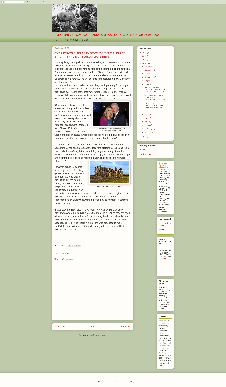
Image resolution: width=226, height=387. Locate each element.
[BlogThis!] (72, 245)
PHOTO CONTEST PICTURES (77, 40)
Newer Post (59, 326)
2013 (144, 137)
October (148, 73)
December (149, 66)
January (148, 132)
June (147, 114)
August (148, 81)
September (149, 77)
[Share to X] (74, 245)
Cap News (143, 150)
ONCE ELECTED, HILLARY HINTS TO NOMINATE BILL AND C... (154, 106)
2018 (144, 56)
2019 (144, 52)
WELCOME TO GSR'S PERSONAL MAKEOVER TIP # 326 (154, 97)
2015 (144, 60)
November (149, 70)
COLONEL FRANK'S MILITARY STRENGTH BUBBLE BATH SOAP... (154, 89)
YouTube (162, 258)
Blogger (133, 382)
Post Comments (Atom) (98, 335)
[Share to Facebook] (77, 245)
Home (57, 40)
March (147, 125)
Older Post (126, 326)
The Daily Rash (145, 154)
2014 (144, 63)
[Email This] (69, 245)
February (149, 129)
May (147, 118)
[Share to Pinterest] (79, 245)
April (147, 121)
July (146, 84)
